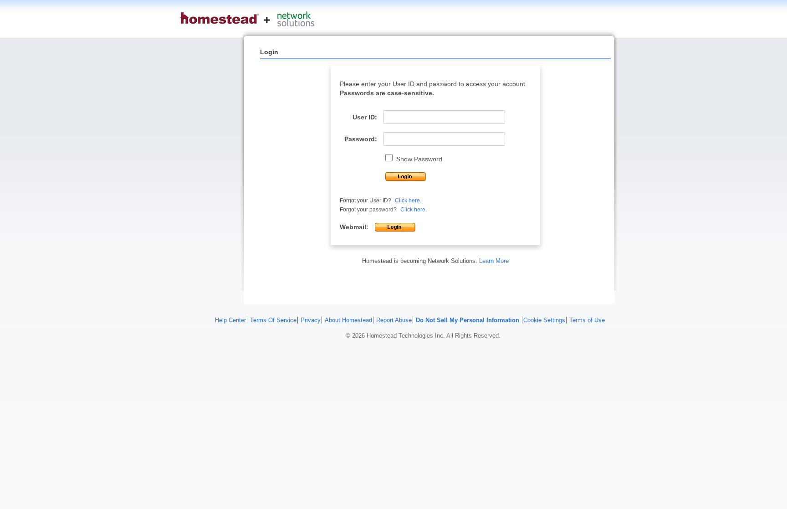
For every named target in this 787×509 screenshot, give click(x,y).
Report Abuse (394, 320)
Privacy (311, 320)
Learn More (494, 260)
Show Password (419, 159)
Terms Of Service (273, 320)
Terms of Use (587, 320)
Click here (407, 200)
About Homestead (348, 320)
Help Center (230, 320)
